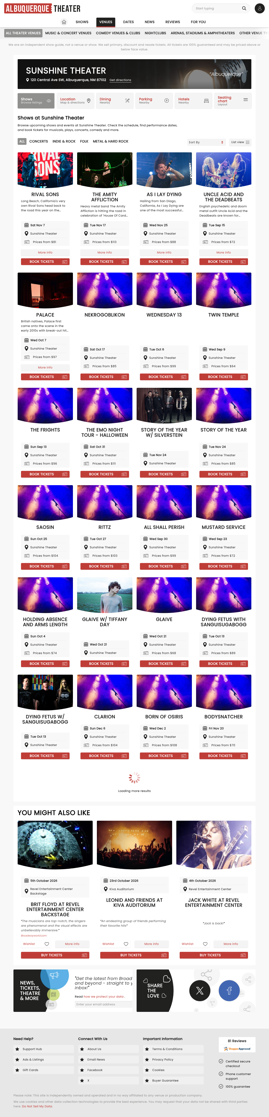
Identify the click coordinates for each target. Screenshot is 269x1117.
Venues (105, 22)
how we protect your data (104, 996)
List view (237, 142)
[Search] (245, 8)
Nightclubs (155, 33)
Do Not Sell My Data (37, 1106)
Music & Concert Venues (68, 33)
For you (198, 22)
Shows (82, 22)
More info (45, 252)
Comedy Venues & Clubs (118, 33)
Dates (128, 22)
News (149, 22)
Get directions (120, 80)
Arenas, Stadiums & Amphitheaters (203, 33)
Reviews (173, 22)
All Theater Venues (23, 33)
